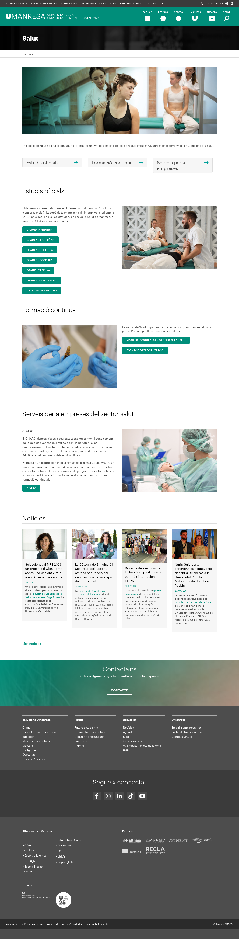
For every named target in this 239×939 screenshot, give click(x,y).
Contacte (157, 3)
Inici (24, 54)
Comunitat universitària (44, 3)
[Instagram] (108, 796)
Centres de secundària (93, 3)
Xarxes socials (132, 741)
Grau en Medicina (38, 270)
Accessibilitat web (97, 924)
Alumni (113, 3)
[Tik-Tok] (131, 796)
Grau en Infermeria (39, 229)
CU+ (27, 839)
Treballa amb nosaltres (187, 727)
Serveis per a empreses (171, 165)
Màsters (27, 745)
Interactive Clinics (70, 839)
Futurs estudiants (16, 3)
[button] (224, 3)
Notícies (128, 727)
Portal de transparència (187, 732)
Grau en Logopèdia (39, 260)
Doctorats (29, 754)
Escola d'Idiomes (35, 855)
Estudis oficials (42, 162)
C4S (60, 851)
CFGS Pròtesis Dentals (42, 290)
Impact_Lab (65, 862)
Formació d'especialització (144, 350)
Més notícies (31, 643)
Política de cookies (32, 924)
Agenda (128, 732)
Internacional (68, 3)
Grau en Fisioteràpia (40, 239)
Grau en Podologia (40, 249)
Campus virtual (182, 736)
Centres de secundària (89, 736)
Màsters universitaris (36, 741)
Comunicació (141, 3)
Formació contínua (112, 162)
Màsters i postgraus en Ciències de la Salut (156, 340)
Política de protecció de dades (64, 924)
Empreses (125, 3)
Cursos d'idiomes (33, 759)
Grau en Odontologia (41, 280)
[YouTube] (142, 796)
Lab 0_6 (29, 861)
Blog (126, 736)
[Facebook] (97, 796)
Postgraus (29, 750)
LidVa (61, 856)
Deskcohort (65, 845)
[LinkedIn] (119, 796)
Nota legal (11, 924)
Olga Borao (53, 597)
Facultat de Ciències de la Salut (193, 602)
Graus (26, 727)
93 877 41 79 (211, 3)
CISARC (31, 488)
